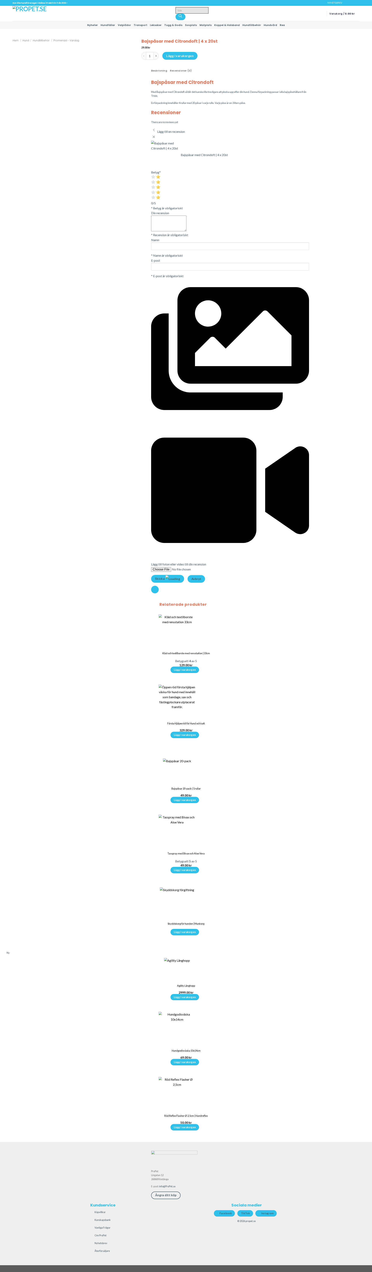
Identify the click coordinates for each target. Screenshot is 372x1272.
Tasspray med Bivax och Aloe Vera (186, 853)
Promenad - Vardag (66, 40)
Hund (25, 40)
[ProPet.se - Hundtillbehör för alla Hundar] (32, 13)
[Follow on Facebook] (346, 3)
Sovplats (191, 25)
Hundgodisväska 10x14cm (186, 1050)
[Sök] (181, 17)
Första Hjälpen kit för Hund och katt (186, 723)
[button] (333, 3)
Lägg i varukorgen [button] (185, 669)
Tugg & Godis (173, 25)
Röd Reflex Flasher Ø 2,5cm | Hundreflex (186, 1115)
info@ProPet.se (167, 1186)
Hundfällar (108, 25)
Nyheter (92, 25)
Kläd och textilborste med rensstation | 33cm (186, 653)
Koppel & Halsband (227, 25)
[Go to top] (364, 1266)
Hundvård (270, 25)
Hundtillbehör (251, 25)
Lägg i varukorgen (180, 56)
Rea (282, 25)
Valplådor (124, 25)
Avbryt (196, 579)
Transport (140, 25)
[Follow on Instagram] (350, 3)
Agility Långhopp (186, 985)
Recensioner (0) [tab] (181, 70)
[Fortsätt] (155, 589)
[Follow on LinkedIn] (357, 3)
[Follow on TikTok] (354, 3)
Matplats (206, 25)
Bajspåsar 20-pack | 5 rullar (186, 788)
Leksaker (156, 25)
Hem (16, 40)
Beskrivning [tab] (159, 70)
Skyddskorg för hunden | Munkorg (186, 923)
